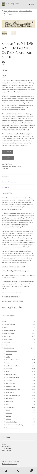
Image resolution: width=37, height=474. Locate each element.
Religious (8, 416)
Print (3, 64)
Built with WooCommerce (9, 464)
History (8, 371)
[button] (32, 22)
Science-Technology (11, 422)
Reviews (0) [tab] (5, 187)
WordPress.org (6, 450)
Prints (5, 321)
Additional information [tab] (9, 182)
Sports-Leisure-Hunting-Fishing (14, 425)
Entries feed (5, 446)
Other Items (7, 342)
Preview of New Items (9, 324)
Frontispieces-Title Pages (13, 366)
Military (6, 168)
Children (8, 357)
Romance (8, 419)
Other (7, 404)
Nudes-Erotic (9, 401)
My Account (6, 471)
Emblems (8, 363)
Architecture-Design (11, 351)
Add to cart (7, 152)
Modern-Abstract (8, 339)
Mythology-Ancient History (13, 395)
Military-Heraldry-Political (25, 11)
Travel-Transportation (12, 428)
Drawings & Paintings (9, 330)
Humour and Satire (11, 374)
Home (5, 11)
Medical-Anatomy (10, 386)
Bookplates (9, 354)
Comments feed (6, 448)
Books (5, 327)
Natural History (10, 398)
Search (18, 471)
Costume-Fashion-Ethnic (12, 360)
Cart (28, 469)
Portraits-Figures (10, 407)
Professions (9, 413)
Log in (4, 444)
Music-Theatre (10, 392)
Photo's (6, 345)
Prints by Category (13, 11)
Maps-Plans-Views (9, 333)
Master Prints (7, 336)
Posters (8, 410)
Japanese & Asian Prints (12, 377)
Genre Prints (9, 368)
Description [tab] (5, 177)
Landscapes (9, 380)
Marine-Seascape (10, 383)
